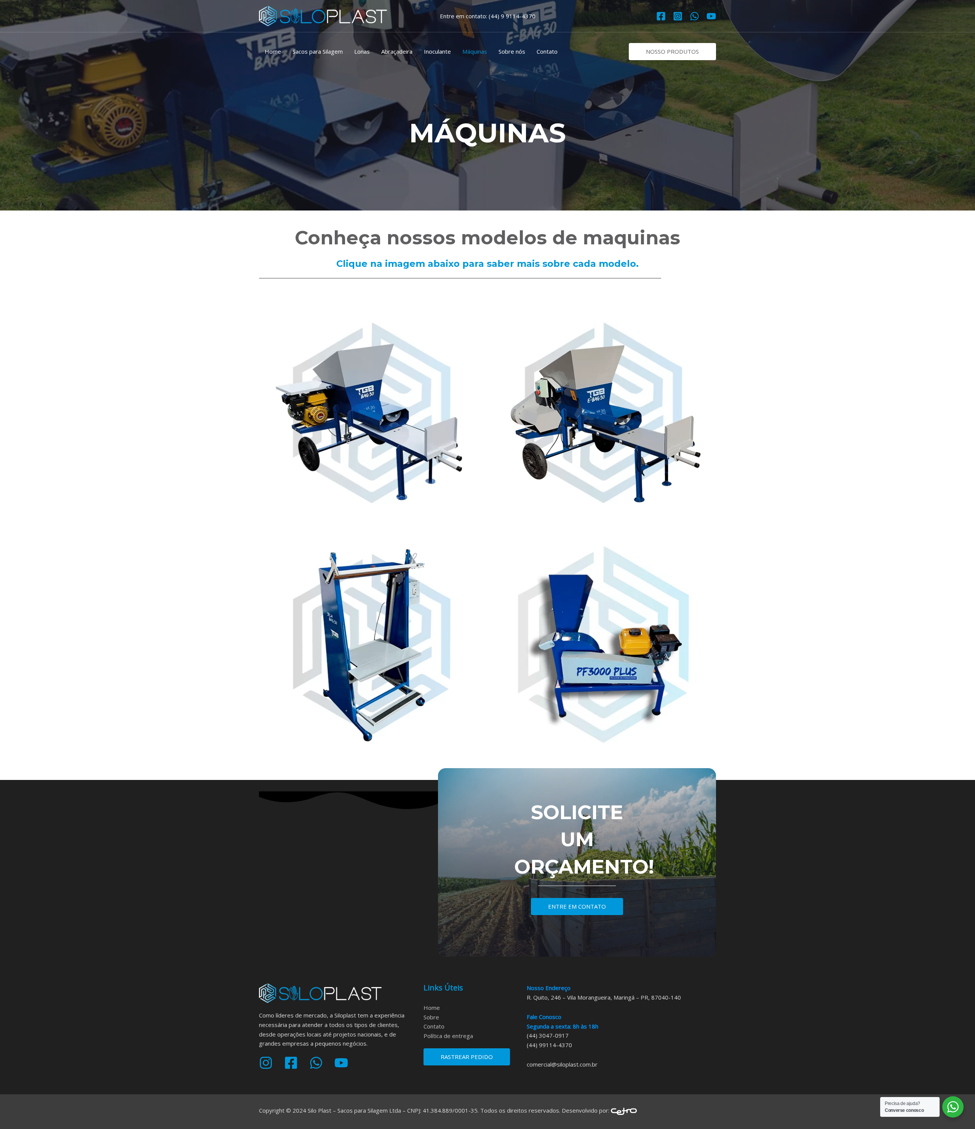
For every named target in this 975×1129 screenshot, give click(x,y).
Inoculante (437, 51)
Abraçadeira (396, 51)
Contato (547, 51)
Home (273, 51)
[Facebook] (661, 16)
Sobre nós (512, 51)
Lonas (362, 51)
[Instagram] (677, 16)
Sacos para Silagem (317, 51)
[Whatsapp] (694, 16)
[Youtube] (711, 16)
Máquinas (474, 51)
